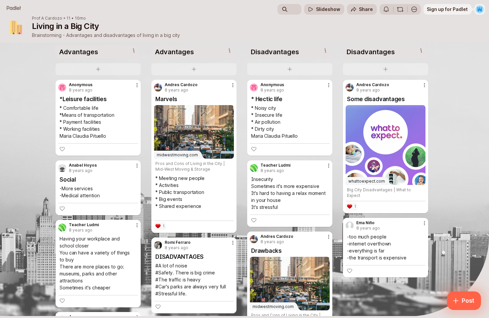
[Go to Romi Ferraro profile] (158, 245)
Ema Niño (365, 223)
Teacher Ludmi (84, 225)
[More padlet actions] (414, 9)
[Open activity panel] (386, 9)
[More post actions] (137, 85)
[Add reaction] (62, 149)
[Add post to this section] (98, 69)
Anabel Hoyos (83, 165)
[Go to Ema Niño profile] (350, 226)
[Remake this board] (400, 9)
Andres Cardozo (181, 84)
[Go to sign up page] (479, 9)
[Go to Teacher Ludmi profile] (62, 228)
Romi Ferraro (178, 242)
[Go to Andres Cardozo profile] (158, 87)
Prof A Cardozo (47, 18)
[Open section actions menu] (133, 51)
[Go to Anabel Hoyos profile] (62, 168)
